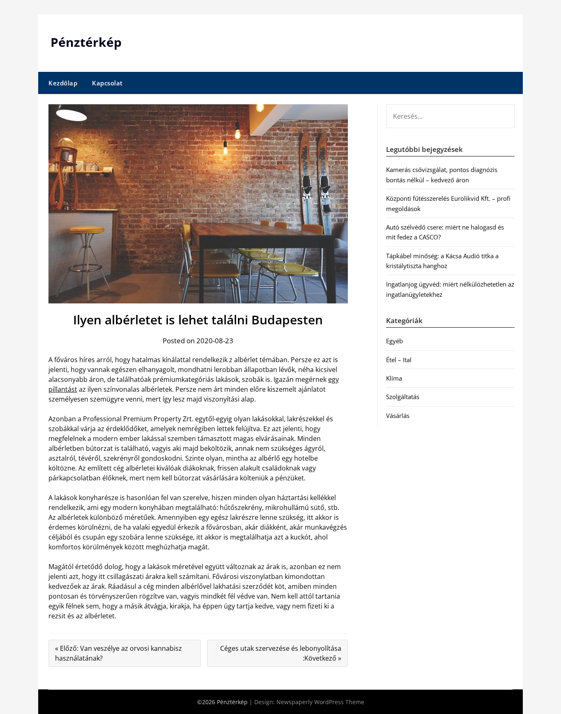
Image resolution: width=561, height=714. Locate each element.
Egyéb (394, 341)
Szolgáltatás (402, 397)
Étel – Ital (399, 360)
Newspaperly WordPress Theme (320, 702)
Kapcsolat (107, 83)
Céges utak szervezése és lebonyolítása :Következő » (280, 653)
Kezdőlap (62, 83)
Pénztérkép (86, 42)
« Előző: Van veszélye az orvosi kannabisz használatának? (118, 653)
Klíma (394, 378)
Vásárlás (397, 415)
